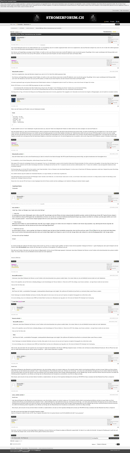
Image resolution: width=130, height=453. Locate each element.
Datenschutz (18, 448)
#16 (118, 271)
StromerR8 (20, 196)
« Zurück (17, 31)
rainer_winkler (21, 356)
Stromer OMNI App (15, 257)
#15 (118, 203)
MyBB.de (21, 450)
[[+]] (11, 301)
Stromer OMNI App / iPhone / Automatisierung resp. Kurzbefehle (48, 28)
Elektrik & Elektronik (30, 28)
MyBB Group (38, 450)
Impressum (13, 448)
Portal (107, 21)
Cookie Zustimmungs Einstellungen (46, 448)
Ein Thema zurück (16, 438)
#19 (118, 391)
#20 (118, 427)
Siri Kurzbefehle (79, 413)
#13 (118, 106)
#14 (118, 150)
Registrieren (26, 24)
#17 (118, 314)
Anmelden (20, 24)
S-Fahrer (14, 420)
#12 (118, 67)
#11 (118, 44)
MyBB (29, 450)
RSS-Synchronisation (33, 448)
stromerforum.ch (14, 28)
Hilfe (118, 21)
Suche (112, 21)
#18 (118, 363)
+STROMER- (21, 28)
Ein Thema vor (24, 438)
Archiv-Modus (25, 448)
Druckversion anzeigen (16, 443)
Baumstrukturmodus (115, 34)
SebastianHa (20, 37)
